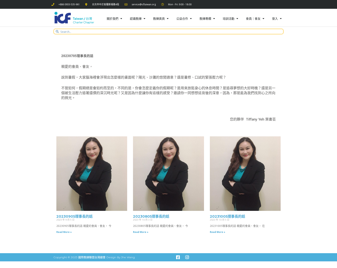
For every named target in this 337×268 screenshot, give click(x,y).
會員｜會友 (253, 18)
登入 (275, 18)
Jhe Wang (128, 257)
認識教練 (136, 18)
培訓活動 (228, 18)
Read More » (64, 232)
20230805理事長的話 (151, 216)
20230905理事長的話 (74, 216)
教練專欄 (205, 18)
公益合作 (182, 18)
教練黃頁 (159, 18)
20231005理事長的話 (227, 216)
